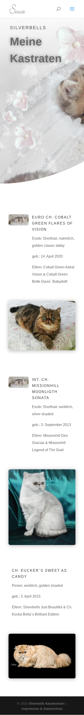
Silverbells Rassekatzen (47, 703)
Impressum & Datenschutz (42, 708)
